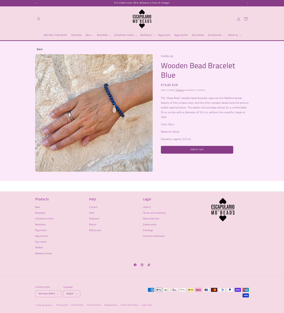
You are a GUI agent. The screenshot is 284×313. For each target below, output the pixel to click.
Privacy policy (62, 305)
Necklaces (40, 224)
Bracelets (40, 213)
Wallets (39, 247)
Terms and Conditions (154, 213)
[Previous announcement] (36, 3)
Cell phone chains (44, 219)
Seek (91, 213)
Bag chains (41, 230)
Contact (93, 207)
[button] (38, 19)
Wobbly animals (43, 253)
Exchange (148, 230)
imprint (147, 207)
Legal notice (147, 305)
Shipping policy (111, 305)
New (37, 207)
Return (92, 224)
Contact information (129, 305)
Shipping (180, 90)
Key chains (41, 242)
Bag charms (41, 236)
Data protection (151, 219)
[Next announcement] (247, 3)
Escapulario (47, 305)
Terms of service (94, 305)
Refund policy (77, 305)
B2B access (95, 230)
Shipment (94, 219)
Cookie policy (150, 224)
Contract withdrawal (154, 236)
